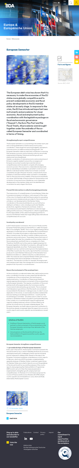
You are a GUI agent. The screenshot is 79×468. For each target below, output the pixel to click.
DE (65, 1)
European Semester (14, 413)
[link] (65, 74)
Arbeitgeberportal (76, 2)
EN (65, 4)
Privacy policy (42, 433)
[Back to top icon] (70, 464)
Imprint (51, 432)
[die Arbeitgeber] (14, 5)
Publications (27, 432)
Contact (36, 432)
